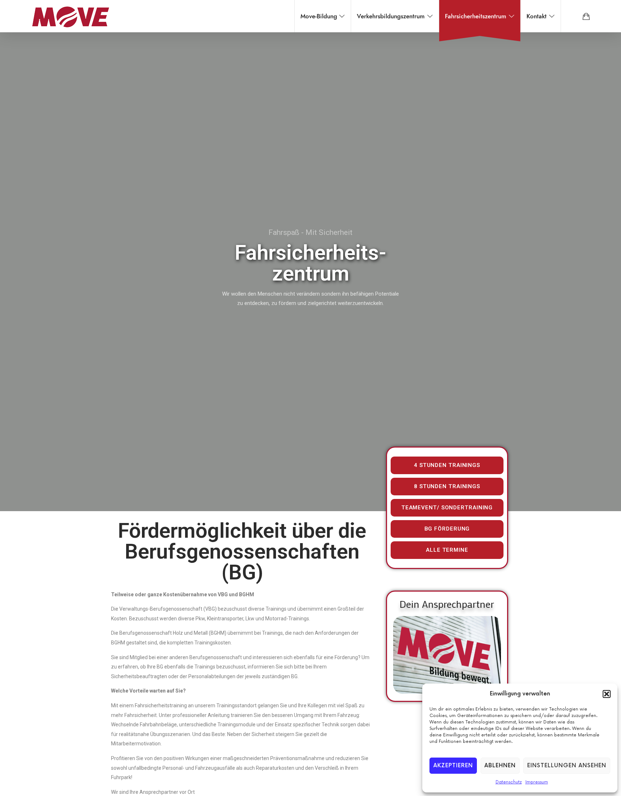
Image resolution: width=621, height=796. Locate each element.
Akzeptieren (453, 765)
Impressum (536, 782)
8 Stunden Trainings (447, 486)
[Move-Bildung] (70, 16)
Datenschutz (509, 782)
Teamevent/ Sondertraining (447, 507)
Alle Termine (447, 550)
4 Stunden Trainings (447, 465)
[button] (606, 694)
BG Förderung (447, 529)
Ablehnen (500, 765)
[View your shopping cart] (586, 16)
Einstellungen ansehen (566, 765)
